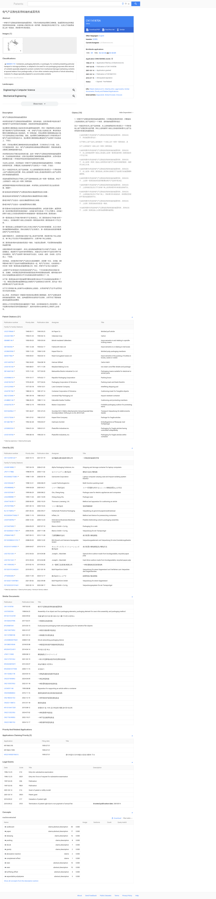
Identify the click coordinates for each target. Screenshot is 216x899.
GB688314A (8, 340)
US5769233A (9, 611)
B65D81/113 (11, 64)
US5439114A (9, 688)
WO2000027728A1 (11, 477)
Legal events (119, 89)
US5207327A (9, 405)
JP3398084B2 (9, 488)
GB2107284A (9, 396)
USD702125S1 (9, 554)
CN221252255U (9, 712)
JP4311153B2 (9, 654)
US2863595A (9, 351)
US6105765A (9, 492)
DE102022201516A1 (11, 585)
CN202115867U (9, 703)
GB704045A (8, 347)
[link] (39, 69)
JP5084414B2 (9, 535)
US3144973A (9, 362)
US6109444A (9, 483)
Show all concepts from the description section (21, 881)
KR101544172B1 (10, 708)
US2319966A (9, 331)
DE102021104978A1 (11, 581)
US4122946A (9, 387)
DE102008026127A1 (11, 540)
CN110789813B (9, 635)
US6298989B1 (9, 497)
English (101, 36)
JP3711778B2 (9, 472)
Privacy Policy (127, 895)
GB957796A (8, 356)
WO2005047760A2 (11, 515)
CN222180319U (9, 722)
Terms (117, 895)
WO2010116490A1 (11, 546)
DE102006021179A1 (11, 531)
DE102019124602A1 (11, 569)
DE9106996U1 (9, 411)
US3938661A (9, 378)
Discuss (119, 95)
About (79, 895)
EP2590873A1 (9, 626)
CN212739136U (9, 659)
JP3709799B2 (9, 506)
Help (137, 895)
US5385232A (9, 428)
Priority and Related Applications (106, 91)
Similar (122, 30)
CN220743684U (9, 679)
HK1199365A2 (9, 565)
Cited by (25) (109, 89)
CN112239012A (10, 458)
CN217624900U (9, 717)
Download (117, 818)
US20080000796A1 (11, 640)
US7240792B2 (9, 526)
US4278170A (9, 391)
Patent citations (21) (97, 89)
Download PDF (94, 30)
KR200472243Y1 (10, 649)
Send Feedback (91, 895)
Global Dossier (110, 95)
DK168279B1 (9, 422)
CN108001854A (9, 644)
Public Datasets (105, 895)
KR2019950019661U (11, 754)
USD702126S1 (9, 560)
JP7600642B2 (9, 576)
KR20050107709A (10, 669)
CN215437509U (9, 630)
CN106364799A (9, 621)
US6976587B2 (9, 520)
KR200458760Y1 (10, 664)
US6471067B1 (9, 501)
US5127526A (9, 417)
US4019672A (9, 382)
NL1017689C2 (9, 511)
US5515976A (9, 435)
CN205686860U (9, 693)
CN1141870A (9, 606)
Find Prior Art (109, 30)
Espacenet (100, 95)
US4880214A (9, 400)
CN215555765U (9, 683)
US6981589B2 (9, 467)
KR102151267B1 (10, 616)
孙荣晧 (95, 39)
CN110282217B (9, 674)
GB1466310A (9, 371)
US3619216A (9, 367)
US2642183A (9, 336)
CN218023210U (9, 698)
